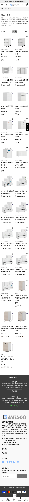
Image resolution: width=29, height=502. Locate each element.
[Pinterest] (10, 462)
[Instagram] (6, 462)
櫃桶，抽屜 (8, 9)
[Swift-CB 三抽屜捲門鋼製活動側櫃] (21, 69)
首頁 (2, 9)
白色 (2, 60)
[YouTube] (14, 462)
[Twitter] (18, 462)
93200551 (14, 442)
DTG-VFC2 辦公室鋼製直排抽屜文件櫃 (21, 192)
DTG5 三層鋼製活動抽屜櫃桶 (7, 107)
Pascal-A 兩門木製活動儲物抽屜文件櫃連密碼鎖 (7, 359)
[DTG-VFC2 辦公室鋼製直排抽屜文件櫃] (21, 181)
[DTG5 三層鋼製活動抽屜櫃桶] (7, 96)
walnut (22, 336)
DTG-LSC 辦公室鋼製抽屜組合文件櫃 (7, 297)
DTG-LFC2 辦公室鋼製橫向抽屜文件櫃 (21, 244)
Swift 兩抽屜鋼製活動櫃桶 (21, 53)
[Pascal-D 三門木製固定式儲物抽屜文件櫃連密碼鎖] (21, 285)
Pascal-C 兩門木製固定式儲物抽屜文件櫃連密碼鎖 (7, 328)
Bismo (16, 293)
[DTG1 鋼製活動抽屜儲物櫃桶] (7, 152)
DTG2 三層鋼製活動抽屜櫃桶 (21, 136)
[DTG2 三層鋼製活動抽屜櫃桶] (21, 124)
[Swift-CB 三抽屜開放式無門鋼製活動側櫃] (7, 69)
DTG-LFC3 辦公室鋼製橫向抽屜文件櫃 (7, 271)
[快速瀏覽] (12, 39)
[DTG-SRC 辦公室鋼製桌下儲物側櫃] (21, 152)
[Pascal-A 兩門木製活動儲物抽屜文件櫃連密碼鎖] (7, 346)
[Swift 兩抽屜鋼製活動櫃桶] (21, 41)
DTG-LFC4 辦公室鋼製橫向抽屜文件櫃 (21, 271)
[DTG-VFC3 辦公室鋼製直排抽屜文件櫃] (7, 207)
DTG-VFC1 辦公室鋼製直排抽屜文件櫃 (7, 192)
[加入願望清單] (12, 36)
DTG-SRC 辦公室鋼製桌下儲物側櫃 (21, 164)
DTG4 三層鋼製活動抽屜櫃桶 (21, 107)
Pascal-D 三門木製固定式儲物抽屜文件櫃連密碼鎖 (21, 298)
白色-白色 (18, 306)
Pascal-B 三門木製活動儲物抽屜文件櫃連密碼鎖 (21, 328)
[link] (2, 499)
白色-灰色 (20, 306)
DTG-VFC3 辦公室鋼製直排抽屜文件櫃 (7, 218)
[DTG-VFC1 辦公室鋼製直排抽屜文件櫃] (7, 181)
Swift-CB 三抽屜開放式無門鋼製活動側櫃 (7, 81)
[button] (13, 31)
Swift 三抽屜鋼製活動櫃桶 (7, 53)
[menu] (2, 5)
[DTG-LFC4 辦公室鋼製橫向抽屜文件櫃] (21, 259)
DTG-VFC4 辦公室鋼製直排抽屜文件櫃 (21, 218)
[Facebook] (3, 462)
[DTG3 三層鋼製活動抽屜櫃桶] (7, 124)
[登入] (23, 5)
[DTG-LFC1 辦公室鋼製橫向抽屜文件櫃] (7, 233)
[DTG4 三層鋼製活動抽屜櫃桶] (21, 96)
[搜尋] (6, 5)
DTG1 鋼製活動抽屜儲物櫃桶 (7, 164)
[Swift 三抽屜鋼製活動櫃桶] (7, 41)
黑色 (4, 60)
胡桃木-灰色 (8, 336)
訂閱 (22, 476)
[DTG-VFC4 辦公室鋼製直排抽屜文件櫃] (21, 207)
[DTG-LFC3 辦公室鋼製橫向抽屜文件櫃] (7, 259)
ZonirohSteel (4, 49)
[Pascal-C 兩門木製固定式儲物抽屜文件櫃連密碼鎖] (7, 316)
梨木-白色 (16, 306)
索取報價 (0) (27, 127)
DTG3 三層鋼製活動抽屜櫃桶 (7, 136)
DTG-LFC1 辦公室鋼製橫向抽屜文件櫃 (7, 244)
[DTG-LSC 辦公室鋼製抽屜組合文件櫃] (7, 285)
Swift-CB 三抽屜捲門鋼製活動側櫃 (21, 81)
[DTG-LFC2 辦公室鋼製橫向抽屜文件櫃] (21, 233)
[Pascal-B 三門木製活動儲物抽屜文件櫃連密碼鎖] (21, 316)
